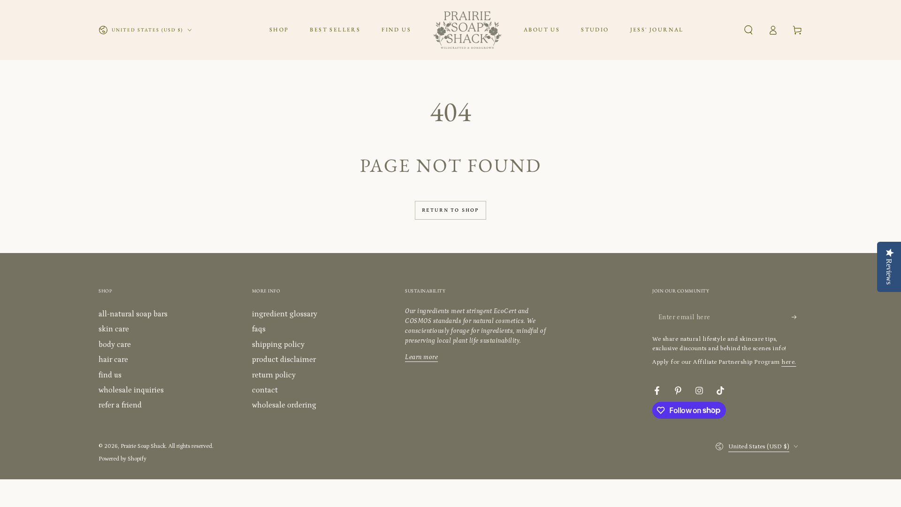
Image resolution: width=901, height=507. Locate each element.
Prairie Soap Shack (143, 446)
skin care (114, 329)
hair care (113, 359)
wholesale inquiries (131, 390)
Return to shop (451, 210)
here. (788, 362)
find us (110, 375)
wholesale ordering (284, 405)
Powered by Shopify (122, 459)
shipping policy (278, 344)
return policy (274, 375)
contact (265, 390)
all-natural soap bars (133, 314)
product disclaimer (284, 359)
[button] (748, 30)
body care (115, 344)
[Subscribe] (797, 317)
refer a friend (120, 405)
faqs (259, 329)
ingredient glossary (284, 314)
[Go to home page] (467, 30)
